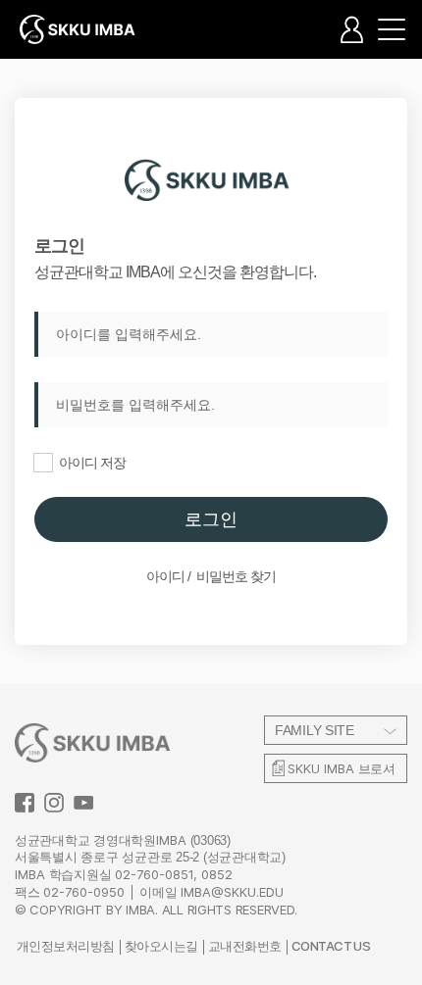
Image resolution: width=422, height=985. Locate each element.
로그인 (211, 519)
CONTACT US (331, 946)
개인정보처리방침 (66, 946)
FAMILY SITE (314, 730)
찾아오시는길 (161, 946)
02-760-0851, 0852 (174, 874)
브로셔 (342, 768)
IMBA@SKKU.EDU (232, 892)
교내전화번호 (245, 946)
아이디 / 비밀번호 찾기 (211, 576)
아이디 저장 (92, 462)
